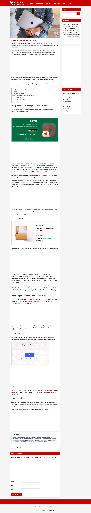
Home (32, 3)
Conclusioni (16, 101)
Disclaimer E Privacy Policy (51, 506)
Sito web (13, 489)
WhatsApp (68, 97)
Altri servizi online (21, 99)
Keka (16, 91)
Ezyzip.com (54, 390)
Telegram (67, 111)
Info (70, 3)
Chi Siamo (35, 506)
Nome (13, 481)
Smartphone (39, 3)
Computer (49, 3)
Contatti (41, 506)
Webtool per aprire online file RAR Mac (23, 95)
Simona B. (15, 447)
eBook (64, 3)
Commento (14, 461)
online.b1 (15, 392)
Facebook (67, 99)
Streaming (57, 3)
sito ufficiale (31, 175)
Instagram (68, 101)
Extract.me (18, 97)
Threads (67, 104)
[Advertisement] (34, 66)
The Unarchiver (20, 93)
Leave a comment (26, 447)
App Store (41, 175)
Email (13, 485)
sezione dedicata (44, 409)
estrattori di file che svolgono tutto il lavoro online (35, 301)
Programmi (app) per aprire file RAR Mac (24, 89)
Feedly (67, 108)
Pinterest (67, 106)
